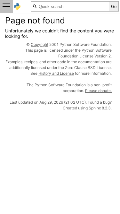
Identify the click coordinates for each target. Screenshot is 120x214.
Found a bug (99, 102)
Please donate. (98, 90)
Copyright (39, 44)
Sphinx (95, 108)
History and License (56, 73)
